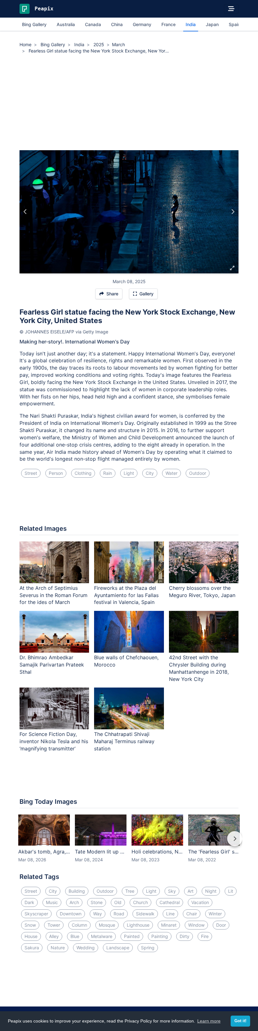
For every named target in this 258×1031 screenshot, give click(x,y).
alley (54, 936)
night (210, 891)
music (52, 902)
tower (54, 925)
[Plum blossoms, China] (25, 212)
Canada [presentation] (93, 24)
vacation (200, 902)
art (191, 891)
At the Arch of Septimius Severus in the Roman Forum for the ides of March (53, 595)
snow (30, 925)
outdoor (197, 473)
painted (132, 936)
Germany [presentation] (142, 24)
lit (230, 891)
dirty (184, 936)
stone (97, 902)
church (140, 902)
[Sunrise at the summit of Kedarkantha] (232, 212)
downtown (70, 913)
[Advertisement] (129, 103)
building (77, 891)
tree (129, 891)
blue (74, 936)
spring (147, 947)
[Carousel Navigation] (129, 843)
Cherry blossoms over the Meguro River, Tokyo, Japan (202, 591)
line (170, 913)
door (221, 925)
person (56, 473)
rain (107, 473)
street (31, 473)
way (97, 913)
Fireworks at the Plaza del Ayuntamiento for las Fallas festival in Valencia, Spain (126, 595)
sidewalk (145, 913)
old (117, 902)
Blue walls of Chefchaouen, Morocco (126, 661)
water (171, 473)
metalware (101, 936)
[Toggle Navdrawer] (231, 9)
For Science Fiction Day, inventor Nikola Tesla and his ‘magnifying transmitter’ (54, 741)
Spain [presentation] (234, 24)
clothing (83, 473)
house (31, 936)
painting (159, 936)
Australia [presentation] (66, 24)
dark (29, 902)
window (196, 925)
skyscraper (36, 913)
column (79, 925)
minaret (169, 925)
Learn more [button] (209, 1020)
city (150, 473)
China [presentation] (117, 24)
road (119, 913)
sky (172, 891)
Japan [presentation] (212, 24)
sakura (32, 947)
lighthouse (138, 925)
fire (205, 936)
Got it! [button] (240, 1021)
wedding (85, 947)
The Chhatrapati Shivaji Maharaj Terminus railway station (124, 741)
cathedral (170, 902)
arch (74, 902)
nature (58, 947)
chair (191, 913)
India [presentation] (191, 24)
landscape (117, 947)
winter (215, 913)
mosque (107, 925)
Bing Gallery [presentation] (34, 24)
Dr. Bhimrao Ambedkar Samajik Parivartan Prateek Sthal (52, 664)
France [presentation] (168, 24)
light (129, 473)
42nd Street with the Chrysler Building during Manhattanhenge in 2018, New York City (199, 668)
